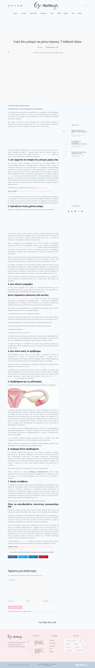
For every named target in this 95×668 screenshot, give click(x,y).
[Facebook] (9, 6)
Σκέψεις (66, 13)
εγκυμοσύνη (33, 552)
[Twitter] (12, 6)
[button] (12, 556)
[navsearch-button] (85, 5)
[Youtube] (21, 6)
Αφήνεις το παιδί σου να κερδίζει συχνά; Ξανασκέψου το (79, 132)
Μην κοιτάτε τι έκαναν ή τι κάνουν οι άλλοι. (22, 247)
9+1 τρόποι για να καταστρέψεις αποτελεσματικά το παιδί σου (39, 650)
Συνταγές (23, 13)
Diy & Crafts (33, 13)
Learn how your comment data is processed (45, 611)
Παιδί (51, 13)
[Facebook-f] (77, 665)
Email (28, 601)
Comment (11, 580)
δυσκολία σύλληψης (23, 552)
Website (45, 601)
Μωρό (59, 13)
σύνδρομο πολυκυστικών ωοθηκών (23, 298)
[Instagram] (15, 6)
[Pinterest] (18, 6)
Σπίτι (73, 13)
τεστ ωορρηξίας (42, 552)
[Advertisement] (47, 24)
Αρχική (15, 13)
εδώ (40, 300)
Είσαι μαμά (43, 13)
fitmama (79, 13)
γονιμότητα (13, 552)
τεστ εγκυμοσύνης (45, 154)
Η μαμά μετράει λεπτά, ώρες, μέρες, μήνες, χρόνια (78, 152)
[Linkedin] (82, 211)
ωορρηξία (11, 176)
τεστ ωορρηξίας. (42, 188)
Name (10, 601)
